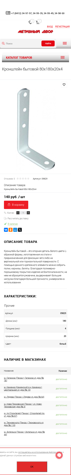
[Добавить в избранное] (64, 85)
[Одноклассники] (11, 230)
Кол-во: (10, 212)
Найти (48, 43)
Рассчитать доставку (18, 218)
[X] (20, 230)
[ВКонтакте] (6, 230)
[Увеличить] (35, 129)
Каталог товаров (19, 57)
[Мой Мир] (15, 230)
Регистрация (62, 26)
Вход (50, 26)
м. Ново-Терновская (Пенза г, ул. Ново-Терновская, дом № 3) (23, 405)
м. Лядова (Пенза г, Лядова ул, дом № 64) (24, 397)
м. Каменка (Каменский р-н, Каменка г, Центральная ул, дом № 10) (23, 388)
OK (32, 467)
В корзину (18, 204)
